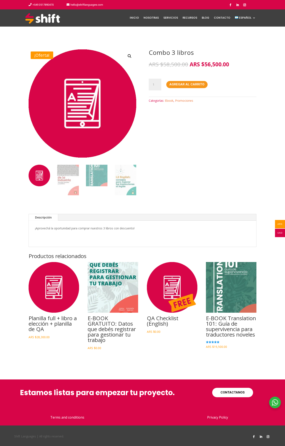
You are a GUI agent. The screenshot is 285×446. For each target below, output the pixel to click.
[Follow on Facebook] (230, 5)
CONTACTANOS (233, 392)
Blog (205, 18)
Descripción (43, 217)
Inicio (134, 18)
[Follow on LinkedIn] (237, 5)
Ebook (169, 101)
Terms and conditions (67, 417)
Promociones (184, 101)
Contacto (222, 18)
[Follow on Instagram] (244, 5)
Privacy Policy (217, 417)
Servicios (170, 18)
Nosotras (151, 18)
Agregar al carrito (186, 84)
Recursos (190, 18)
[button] (129, 56)
